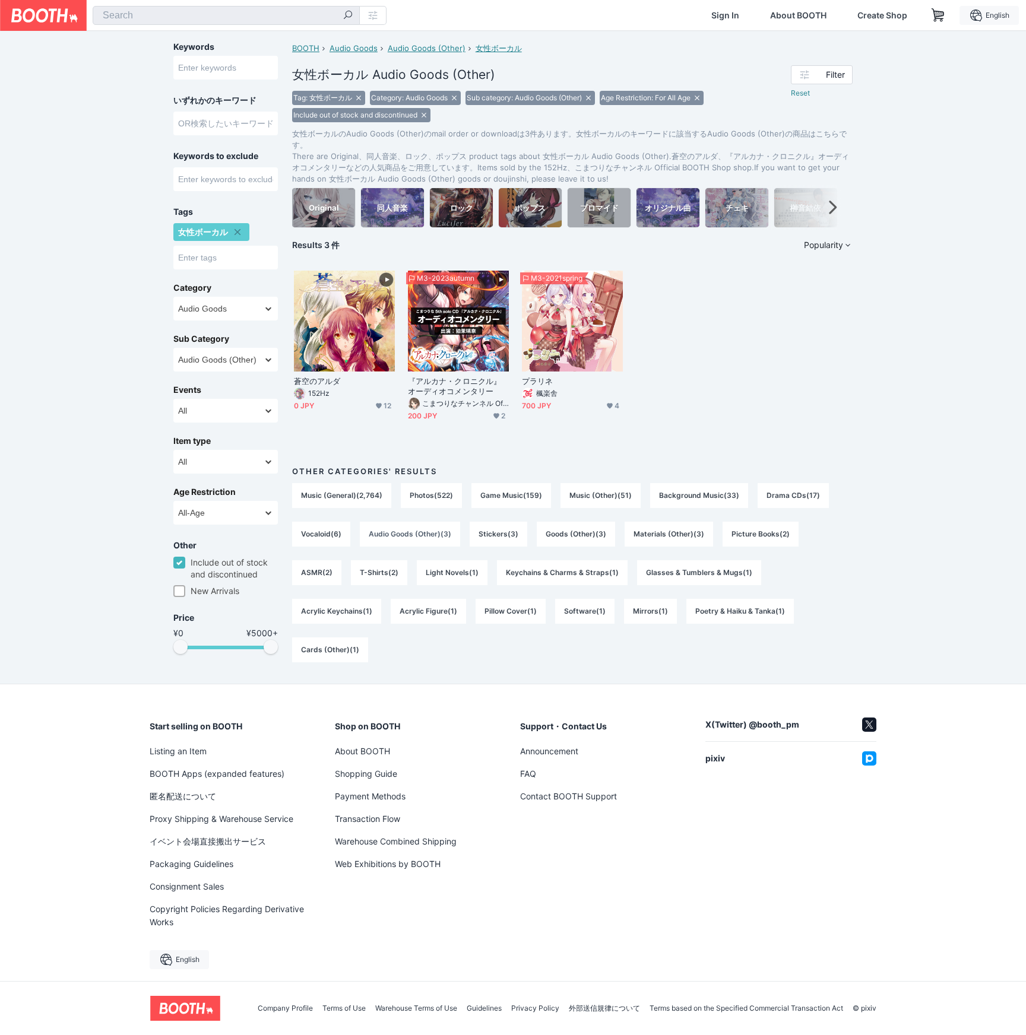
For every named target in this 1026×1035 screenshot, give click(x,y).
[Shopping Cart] (938, 15)
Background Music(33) (699, 495)
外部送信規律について (604, 1008)
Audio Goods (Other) (427, 48)
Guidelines (484, 1008)
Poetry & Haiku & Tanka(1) (740, 611)
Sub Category (201, 339)
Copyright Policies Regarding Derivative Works (227, 915)
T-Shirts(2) (379, 572)
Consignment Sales (187, 886)
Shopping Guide (366, 774)
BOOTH (305, 48)
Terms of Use (344, 1008)
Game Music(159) (511, 495)
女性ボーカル (499, 48)
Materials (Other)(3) (669, 533)
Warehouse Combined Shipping (396, 841)
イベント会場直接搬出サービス (208, 841)
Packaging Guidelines (191, 864)
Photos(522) (431, 495)
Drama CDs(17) (793, 495)
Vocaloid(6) (321, 533)
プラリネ (537, 381)
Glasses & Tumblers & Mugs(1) (699, 572)
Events (187, 390)
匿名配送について (183, 796)
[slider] (180, 647)
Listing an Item (178, 751)
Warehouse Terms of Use (416, 1008)
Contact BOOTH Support (568, 796)
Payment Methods (370, 796)
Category (192, 288)
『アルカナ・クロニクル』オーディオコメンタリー (454, 386)
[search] (348, 16)
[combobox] (226, 15)
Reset (800, 92)
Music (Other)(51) (600, 495)
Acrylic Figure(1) (428, 611)
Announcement (549, 751)
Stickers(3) (498, 533)
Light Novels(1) (452, 572)
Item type (192, 441)
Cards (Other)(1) (330, 649)
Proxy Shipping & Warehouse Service (221, 819)
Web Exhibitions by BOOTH (388, 864)
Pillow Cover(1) (510, 611)
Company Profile (285, 1008)
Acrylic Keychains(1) (336, 611)
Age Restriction (204, 492)
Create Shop (882, 15)
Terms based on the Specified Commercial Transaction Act (746, 1008)
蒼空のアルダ (317, 381)
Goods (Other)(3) (576, 533)
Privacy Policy (535, 1008)
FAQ (528, 774)
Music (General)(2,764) (341, 495)
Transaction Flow (367, 819)
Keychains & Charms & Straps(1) (562, 572)
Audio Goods (354, 48)
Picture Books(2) (761, 533)
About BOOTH (798, 15)
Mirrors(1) (650, 611)
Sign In (725, 15)
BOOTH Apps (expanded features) (217, 774)
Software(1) (585, 611)
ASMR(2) (316, 572)
